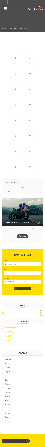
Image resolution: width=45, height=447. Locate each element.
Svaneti (7, 417)
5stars (22, 327)
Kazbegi (7, 392)
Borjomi (7, 372)
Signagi (7, 413)
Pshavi (7, 409)
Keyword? (7, 260)
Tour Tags (13, 29)
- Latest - (8, 191)
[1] (22, 288)
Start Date (7, 278)
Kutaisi (7, 400)
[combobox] (22, 273)
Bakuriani (8, 363)
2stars (22, 340)
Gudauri (7, 384)
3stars (22, 336)
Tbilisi (7, 421)
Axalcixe (8, 359)
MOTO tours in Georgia (16, 222)
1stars (22, 344)
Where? (6, 269)
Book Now (22, 236)
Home (4, 29)
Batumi (7, 368)
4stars (22, 332)
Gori (6, 380)
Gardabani (8, 376)
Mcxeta (7, 405)
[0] (2, 313)
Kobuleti (7, 396)
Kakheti (7, 388)
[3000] (40, 313)
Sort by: (22, 188)
